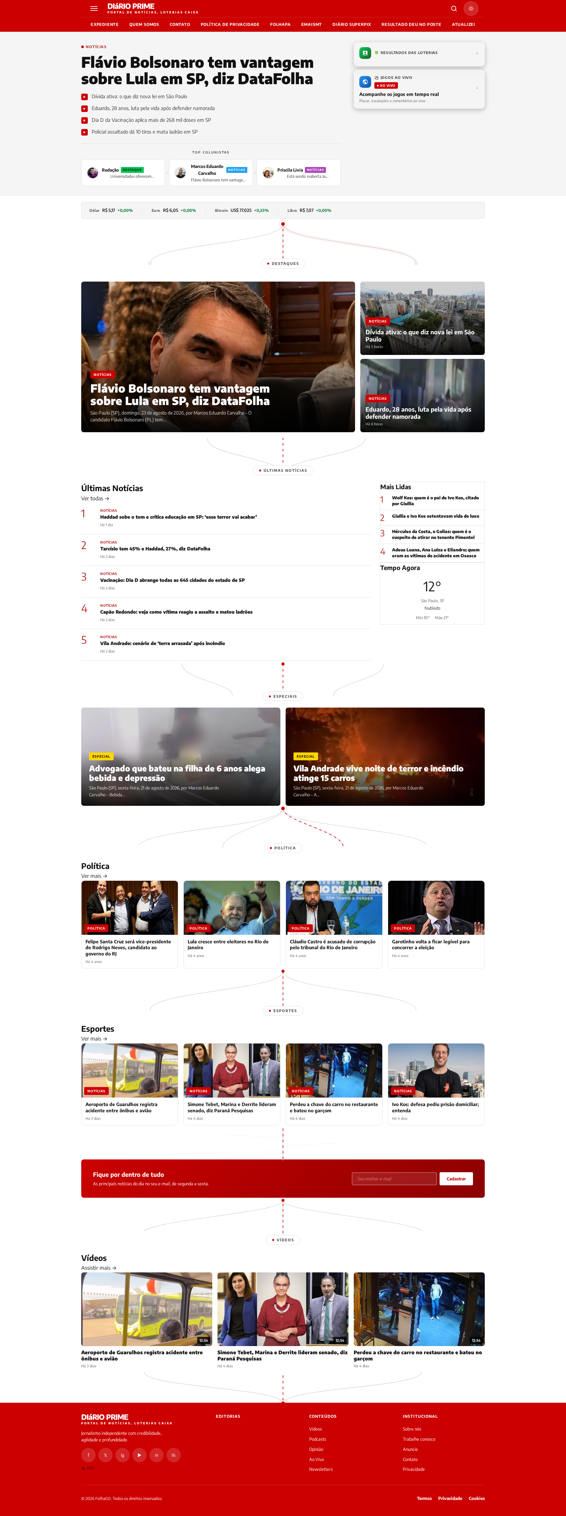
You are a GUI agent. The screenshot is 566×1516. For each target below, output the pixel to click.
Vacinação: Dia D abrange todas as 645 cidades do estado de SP (172, 580)
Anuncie (410, 1449)
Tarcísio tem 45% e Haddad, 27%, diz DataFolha (155, 548)
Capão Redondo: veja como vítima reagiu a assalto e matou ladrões (176, 612)
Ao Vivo (316, 1459)
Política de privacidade (230, 24)
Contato (180, 24)
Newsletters (321, 1469)
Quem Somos (144, 24)
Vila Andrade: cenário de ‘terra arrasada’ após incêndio (162, 643)
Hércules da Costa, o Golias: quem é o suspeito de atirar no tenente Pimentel (433, 534)
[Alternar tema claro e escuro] (471, 8)
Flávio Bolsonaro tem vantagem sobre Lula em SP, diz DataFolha (197, 70)
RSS (90, 1468)
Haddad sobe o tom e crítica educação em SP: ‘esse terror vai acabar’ (178, 517)
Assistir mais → (99, 1268)
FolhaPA (280, 24)
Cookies (477, 1498)
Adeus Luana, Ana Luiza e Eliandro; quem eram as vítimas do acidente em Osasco (436, 552)
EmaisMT (311, 24)
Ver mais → (94, 876)
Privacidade (414, 1469)
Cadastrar (456, 1178)
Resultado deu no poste (412, 24)
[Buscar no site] (454, 8)
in (156, 1455)
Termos (424, 1498)
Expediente (105, 24)
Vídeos (315, 1429)
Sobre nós (412, 1429)
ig (122, 1455)
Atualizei (463, 24)
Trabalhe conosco (419, 1439)
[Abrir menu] (95, 8)
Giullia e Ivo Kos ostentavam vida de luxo (435, 516)
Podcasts (317, 1439)
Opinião (316, 1449)
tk (174, 1455)
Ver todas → (95, 498)
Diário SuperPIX (351, 24)
